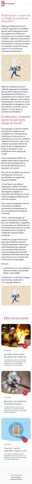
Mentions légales (16, 477)
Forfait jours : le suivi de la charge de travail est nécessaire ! (15, 279)
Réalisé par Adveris (16, 479)
